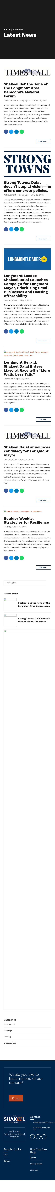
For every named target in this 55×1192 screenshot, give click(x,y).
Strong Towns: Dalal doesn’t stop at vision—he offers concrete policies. (27, 186)
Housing (8, 527)
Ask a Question (36, 1164)
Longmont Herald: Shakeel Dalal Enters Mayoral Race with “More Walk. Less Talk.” (27, 368)
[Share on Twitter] (11, 132)
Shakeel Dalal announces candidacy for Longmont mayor (27, 451)
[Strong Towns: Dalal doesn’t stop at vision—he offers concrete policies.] (27, 164)
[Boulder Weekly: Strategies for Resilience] (27, 511)
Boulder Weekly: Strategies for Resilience (26, 520)
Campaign (24, 100)
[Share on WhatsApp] (22, 132)
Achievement (10, 100)
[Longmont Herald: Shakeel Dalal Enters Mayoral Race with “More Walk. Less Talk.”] (27, 354)
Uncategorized (11, 300)
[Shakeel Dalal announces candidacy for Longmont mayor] (27, 435)
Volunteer (34, 1170)
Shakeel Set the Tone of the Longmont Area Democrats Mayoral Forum (26, 90)
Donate (33, 1158)
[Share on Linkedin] (16, 132)
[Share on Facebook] (6, 132)
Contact (7, 1161)
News (6, 1155)
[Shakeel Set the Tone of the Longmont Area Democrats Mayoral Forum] (27, 72)
